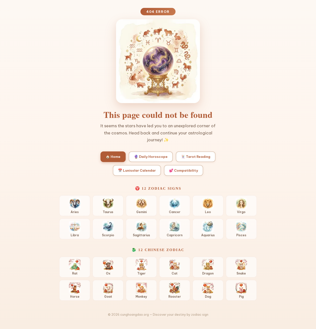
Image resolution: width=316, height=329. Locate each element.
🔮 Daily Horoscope (151, 156)
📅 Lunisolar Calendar (137, 170)
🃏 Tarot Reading (195, 156)
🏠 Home (113, 156)
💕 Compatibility (183, 170)
